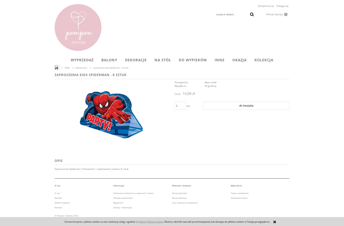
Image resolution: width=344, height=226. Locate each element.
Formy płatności (179, 193)
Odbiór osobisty (62, 202)
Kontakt (58, 198)
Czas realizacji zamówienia (185, 202)
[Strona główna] (78, 27)
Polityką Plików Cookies (150, 221)
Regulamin (118, 202)
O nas (57, 193)
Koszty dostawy (179, 198)
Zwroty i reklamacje (122, 207)
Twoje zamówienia (240, 193)
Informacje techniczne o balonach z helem (133, 193)
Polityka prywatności (123, 198)
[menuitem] (82, 60)
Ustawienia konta (239, 198)
